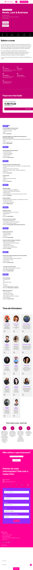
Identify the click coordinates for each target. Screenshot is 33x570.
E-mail (5, 496)
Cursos (2, 547)
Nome (5, 489)
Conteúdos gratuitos (4, 550)
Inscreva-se (5, 25)
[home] (9, 2)
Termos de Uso (4, 539)
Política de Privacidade (6, 536)
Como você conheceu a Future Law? (11, 514)
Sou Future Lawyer (4, 555)
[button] (16, 2)
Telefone (6, 502)
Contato (2, 553)
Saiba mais (5, 22)
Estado (5, 508)
